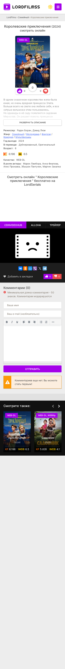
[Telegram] (45, 268)
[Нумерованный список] (46, 322)
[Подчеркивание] (17, 322)
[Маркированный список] (41, 322)
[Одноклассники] (25, 268)
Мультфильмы (23, 137)
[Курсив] (12, 322)
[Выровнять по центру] (29, 322)
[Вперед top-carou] (59, 406)
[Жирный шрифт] (6, 322)
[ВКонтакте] (20, 268)
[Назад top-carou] (52, 406)
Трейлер (55, 225)
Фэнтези (46, 134)
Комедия (8, 137)
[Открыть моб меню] (58, 6)
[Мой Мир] (30, 268)
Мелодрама (32, 134)
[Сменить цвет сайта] (50, 6)
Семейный (23, 17)
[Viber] (35, 268)
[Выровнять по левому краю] (24, 322)
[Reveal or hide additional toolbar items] (53, 322)
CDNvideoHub (13, 225)
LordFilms (11, 17)
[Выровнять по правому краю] (34, 322)
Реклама (14, 193)
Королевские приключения (17, 435)
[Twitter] (40, 268)
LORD (26, 6)
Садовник (48, 437)
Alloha (36, 225)
